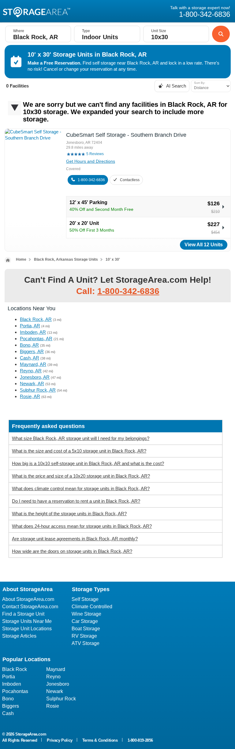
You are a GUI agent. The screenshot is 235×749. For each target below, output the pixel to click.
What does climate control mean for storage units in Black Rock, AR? (81, 488)
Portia (8, 676)
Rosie (52, 706)
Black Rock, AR (36, 319)
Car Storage (85, 621)
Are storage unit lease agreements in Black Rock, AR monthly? (75, 538)
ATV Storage (85, 643)
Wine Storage (86, 614)
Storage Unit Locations (27, 628)
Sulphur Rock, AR (38, 390)
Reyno (53, 676)
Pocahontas (15, 691)
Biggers (10, 706)
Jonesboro (57, 684)
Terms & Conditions (100, 740)
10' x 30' (113, 259)
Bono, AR (29, 345)
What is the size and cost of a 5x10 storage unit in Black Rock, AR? (79, 450)
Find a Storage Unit (23, 614)
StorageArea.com (30, 734)
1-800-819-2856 (140, 740)
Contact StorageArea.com (30, 606)
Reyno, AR (31, 370)
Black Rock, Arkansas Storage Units (66, 259)
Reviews (95, 154)
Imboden (11, 684)
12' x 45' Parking (88, 202)
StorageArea (36, 11)
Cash (8, 713)
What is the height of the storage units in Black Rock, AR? (69, 513)
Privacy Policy (59, 740)
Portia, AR (30, 325)
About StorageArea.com (28, 599)
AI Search (175, 85)
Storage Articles (19, 636)
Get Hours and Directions (90, 161)
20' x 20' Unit (84, 223)
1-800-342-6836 (91, 180)
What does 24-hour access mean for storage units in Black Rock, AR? (82, 526)
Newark (54, 691)
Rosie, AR (30, 396)
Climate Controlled (92, 606)
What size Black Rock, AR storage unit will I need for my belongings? (80, 438)
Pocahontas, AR (36, 338)
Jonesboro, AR (35, 377)
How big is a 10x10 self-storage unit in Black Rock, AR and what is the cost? (88, 463)
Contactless (130, 180)
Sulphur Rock (61, 698)
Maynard (55, 669)
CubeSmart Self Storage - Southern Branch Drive (126, 135)
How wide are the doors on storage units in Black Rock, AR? (72, 551)
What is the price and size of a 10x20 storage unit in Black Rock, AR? (81, 476)
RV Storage (84, 636)
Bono (8, 698)
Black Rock (14, 669)
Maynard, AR (33, 364)
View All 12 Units (204, 244)
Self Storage (85, 599)
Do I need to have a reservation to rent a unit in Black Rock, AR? (76, 501)
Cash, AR (29, 357)
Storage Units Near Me (27, 621)
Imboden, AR (33, 332)
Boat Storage (86, 628)
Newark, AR (32, 383)
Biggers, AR (32, 351)
